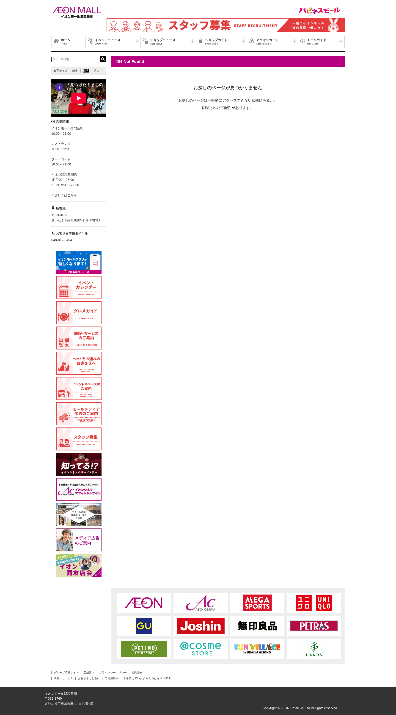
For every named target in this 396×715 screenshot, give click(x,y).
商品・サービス (63, 678)
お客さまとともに (89, 678)
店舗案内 (88, 672)
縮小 (75, 70)
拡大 (96, 70)
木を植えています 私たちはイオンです (147, 678)
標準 (85, 70)
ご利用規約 (111, 678)
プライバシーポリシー (113, 672)
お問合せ (137, 672)
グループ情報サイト (66, 672)
